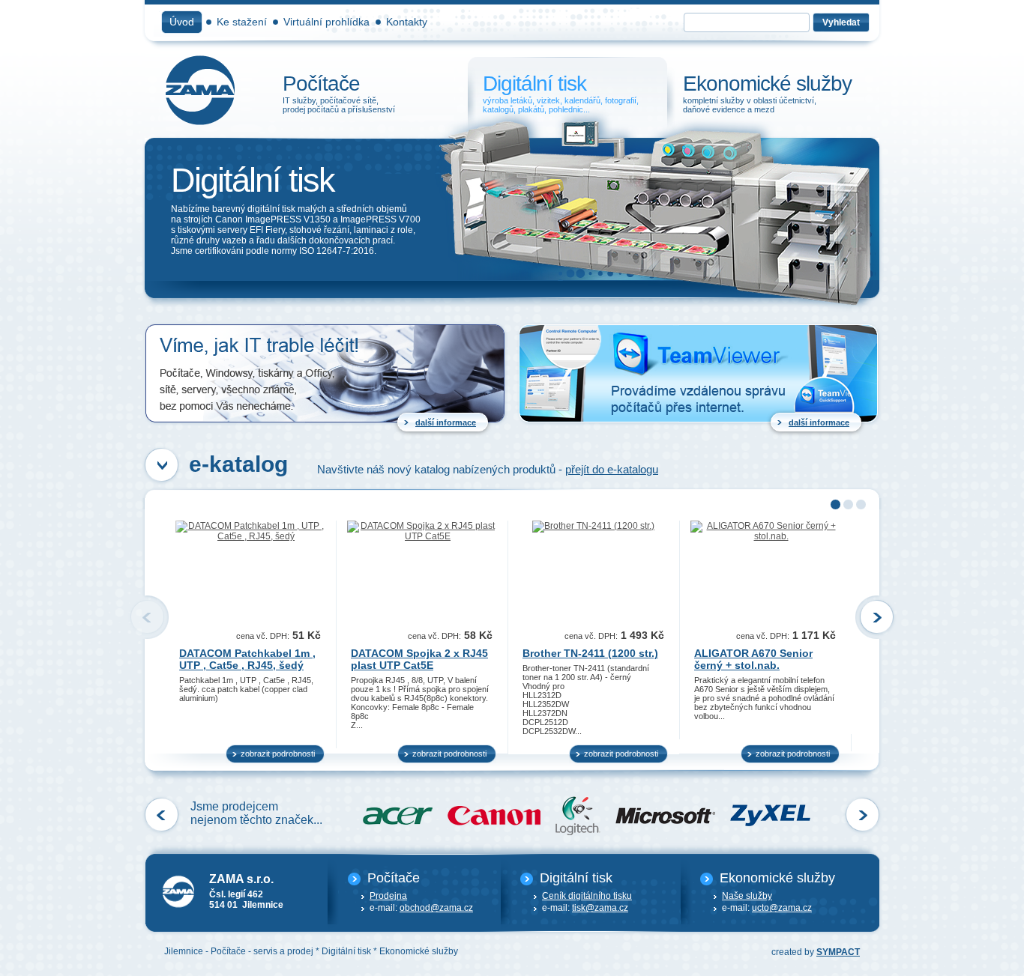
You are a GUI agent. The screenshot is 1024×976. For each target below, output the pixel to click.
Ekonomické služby (766, 93)
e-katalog (238, 464)
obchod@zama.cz (436, 908)
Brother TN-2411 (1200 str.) (590, 653)
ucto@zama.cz (782, 908)
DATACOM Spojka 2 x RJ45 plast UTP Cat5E (419, 659)
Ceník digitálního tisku (587, 896)
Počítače (367, 93)
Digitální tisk (566, 93)
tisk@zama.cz (600, 908)
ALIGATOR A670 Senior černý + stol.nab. (753, 659)
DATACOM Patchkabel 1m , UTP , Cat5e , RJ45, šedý (247, 659)
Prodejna (388, 896)
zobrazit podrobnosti (278, 753)
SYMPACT (838, 952)
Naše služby (747, 896)
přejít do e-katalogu (611, 469)
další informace (445, 422)
